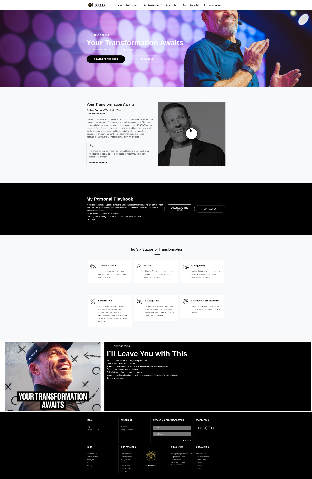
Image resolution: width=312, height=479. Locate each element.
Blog (184, 5)
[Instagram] (205, 428)
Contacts (194, 5)
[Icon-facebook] (198, 428)
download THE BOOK (106, 59)
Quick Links (171, 5)
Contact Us (147, 59)
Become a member (212, 5)
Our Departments (151, 5)
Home (119, 5)
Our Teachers (131, 5)
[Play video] (191, 133)
